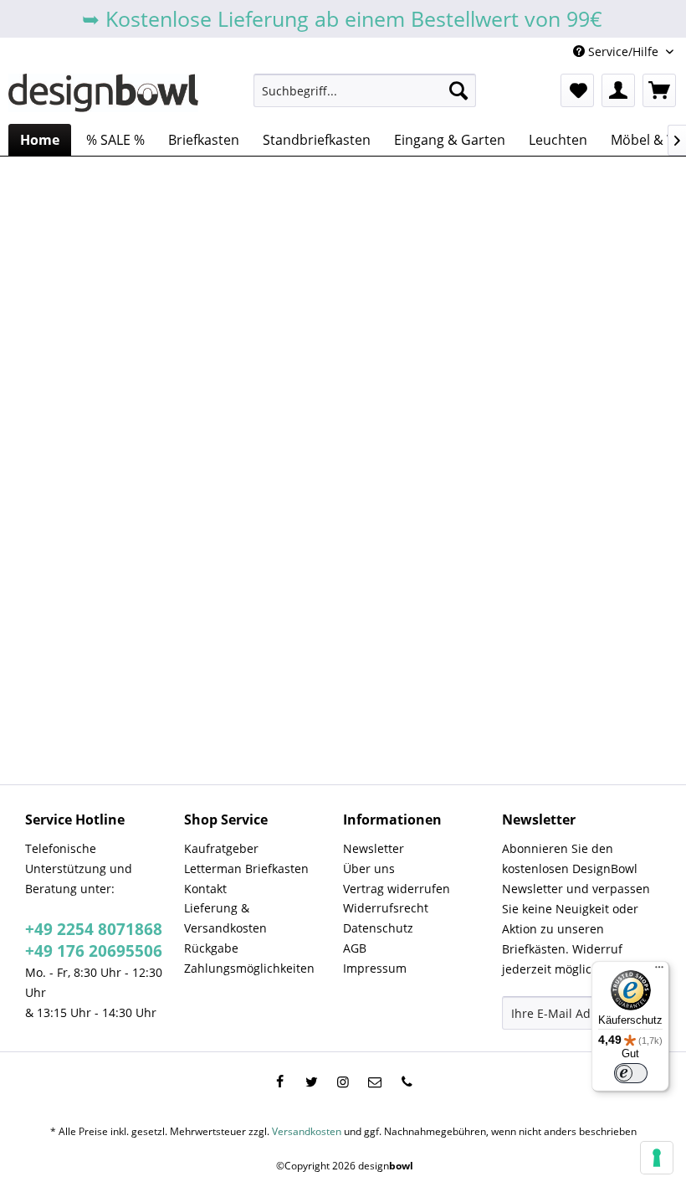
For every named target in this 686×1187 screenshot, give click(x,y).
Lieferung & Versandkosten (225, 918)
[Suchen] (458, 90)
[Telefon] (406, 1081)
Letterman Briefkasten (246, 868)
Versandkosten (306, 1131)
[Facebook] (279, 1081)
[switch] (631, 1073)
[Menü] (659, 971)
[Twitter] (311, 1081)
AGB (354, 948)
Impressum (375, 968)
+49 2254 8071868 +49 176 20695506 (93, 940)
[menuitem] (365, 90)
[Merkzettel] (577, 90)
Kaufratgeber (221, 848)
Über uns (369, 868)
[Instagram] (343, 1081)
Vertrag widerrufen (396, 889)
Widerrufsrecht (385, 908)
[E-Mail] (374, 1081)
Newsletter (373, 848)
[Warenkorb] (659, 90)
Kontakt (205, 889)
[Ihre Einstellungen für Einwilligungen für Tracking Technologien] (657, 1158)
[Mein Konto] (618, 90)
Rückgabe (211, 948)
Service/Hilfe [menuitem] (623, 51)
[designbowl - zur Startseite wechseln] (103, 95)
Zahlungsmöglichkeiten (249, 968)
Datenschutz (378, 928)
